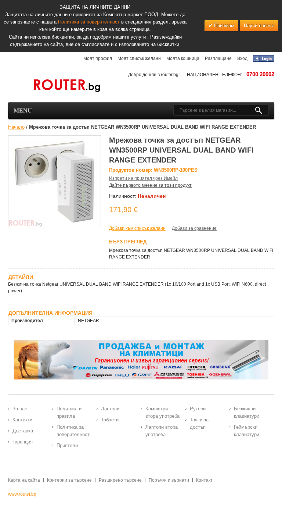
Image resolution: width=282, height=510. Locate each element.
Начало (16, 127)
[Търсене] (261, 110)
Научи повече (259, 25)
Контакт (204, 480)
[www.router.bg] (54, 86)
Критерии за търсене (69, 480)
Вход (242, 58)
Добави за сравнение (194, 228)
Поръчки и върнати (169, 480)
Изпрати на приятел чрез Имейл (143, 178)
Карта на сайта (24, 480)
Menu (23, 110)
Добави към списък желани (137, 228)
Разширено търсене (120, 480)
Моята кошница (182, 58)
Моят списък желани (139, 58)
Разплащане (218, 58)
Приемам (223, 25)
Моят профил (97, 58)
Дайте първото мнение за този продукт (150, 185)
